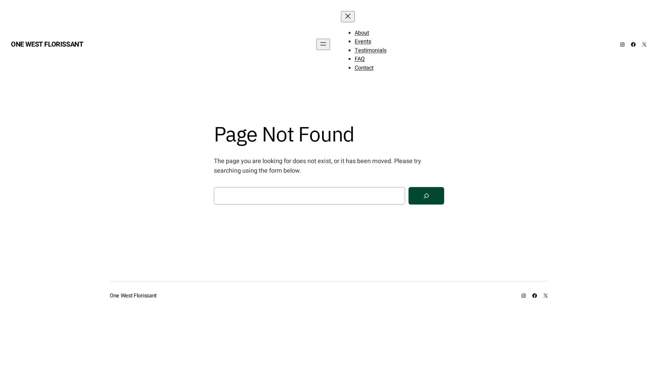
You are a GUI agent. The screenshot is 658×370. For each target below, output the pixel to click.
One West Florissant (47, 44)
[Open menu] (323, 44)
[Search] (426, 196)
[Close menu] (348, 16)
